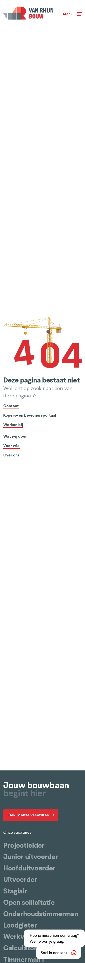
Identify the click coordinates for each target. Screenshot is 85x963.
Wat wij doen (15, 436)
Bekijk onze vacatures (28, 815)
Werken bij (13, 425)
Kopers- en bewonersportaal (29, 415)
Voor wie (11, 446)
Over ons (11, 455)
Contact (11, 406)
